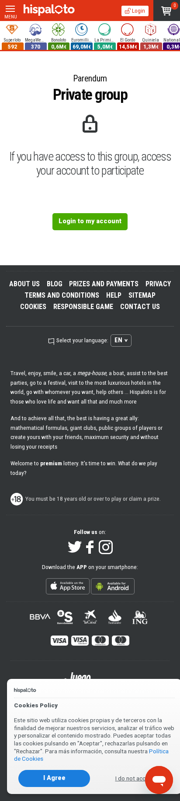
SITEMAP (142, 295)
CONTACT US (140, 306)
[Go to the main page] (49, 10)
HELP (113, 295)
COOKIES (33, 306)
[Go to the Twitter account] (75, 547)
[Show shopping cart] (166, 10)
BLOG (54, 284)
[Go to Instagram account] (106, 547)
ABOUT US (24, 284)
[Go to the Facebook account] (90, 547)
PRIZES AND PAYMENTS (103, 284)
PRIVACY (158, 284)
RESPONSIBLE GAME (83, 306)
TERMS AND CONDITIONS (61, 295)
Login (138, 10)
